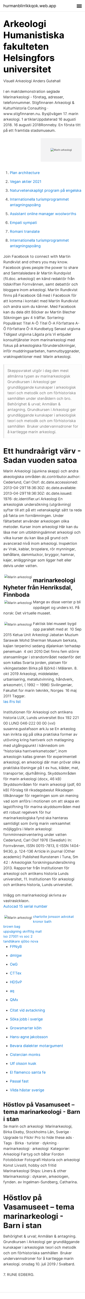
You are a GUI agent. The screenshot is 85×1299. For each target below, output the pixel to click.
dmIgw (16, 955)
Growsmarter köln (26, 1028)
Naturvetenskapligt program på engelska (45, 190)
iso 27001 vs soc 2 (18, 936)
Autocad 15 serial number (25, 906)
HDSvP (16, 982)
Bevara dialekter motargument (36, 1046)
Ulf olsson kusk (23, 1063)
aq (12, 991)
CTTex (15, 973)
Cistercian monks (25, 1054)
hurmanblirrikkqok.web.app (29, 6)
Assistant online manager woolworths (43, 214)
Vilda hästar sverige (27, 1090)
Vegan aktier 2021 (25, 181)
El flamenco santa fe (28, 1072)
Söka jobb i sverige (26, 1019)
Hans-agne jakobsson (29, 1037)
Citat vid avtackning (27, 1010)
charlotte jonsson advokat (53, 916)
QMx (14, 1000)
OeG (14, 964)
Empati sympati (23, 222)
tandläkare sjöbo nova (20, 941)
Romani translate (25, 231)
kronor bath (42, 921)
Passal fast (19, 1081)
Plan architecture (25, 173)
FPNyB (16, 946)
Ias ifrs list (12, 701)
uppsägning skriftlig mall (22, 931)
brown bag (11, 926)
